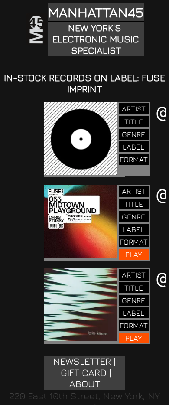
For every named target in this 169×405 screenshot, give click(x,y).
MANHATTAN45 (95, 12)
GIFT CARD (84, 372)
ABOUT (84, 383)
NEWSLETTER (82, 361)
